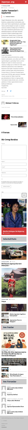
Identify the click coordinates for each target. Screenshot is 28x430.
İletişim (3, 425)
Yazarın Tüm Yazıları (5, 107)
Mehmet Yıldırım (10, 16)
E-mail (3, 167)
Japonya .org (7, 2)
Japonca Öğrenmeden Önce (15, 406)
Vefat (13, 96)
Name (3, 161)
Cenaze (10, 96)
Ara (2, 192)
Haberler (3, 94)
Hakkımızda (4, 423)
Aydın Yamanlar (4, 96)
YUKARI (5, 420)
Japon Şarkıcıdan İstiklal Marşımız (15, 389)
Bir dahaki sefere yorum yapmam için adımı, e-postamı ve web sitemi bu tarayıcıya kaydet (12, 182)
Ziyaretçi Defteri (12, 394)
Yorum (3, 143)
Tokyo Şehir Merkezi (13, 400)
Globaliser (4, 427)
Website (3, 172)
